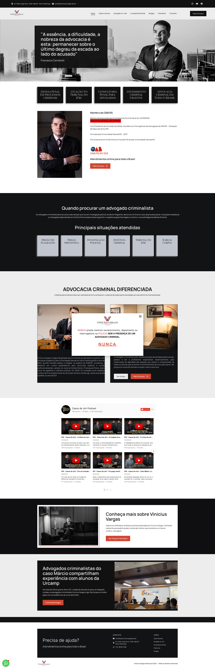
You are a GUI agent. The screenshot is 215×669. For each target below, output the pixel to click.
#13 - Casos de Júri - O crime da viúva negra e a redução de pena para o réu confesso (139, 437)
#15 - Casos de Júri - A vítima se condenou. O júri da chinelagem (76, 437)
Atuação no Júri (120, 13)
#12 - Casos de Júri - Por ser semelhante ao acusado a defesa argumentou (76, 471)
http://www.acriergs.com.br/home (105, 121)
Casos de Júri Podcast (84, 408)
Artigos (152, 13)
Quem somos (104, 13)
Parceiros (162, 13)
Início (93, 13)
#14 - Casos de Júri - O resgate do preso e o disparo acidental (107, 437)
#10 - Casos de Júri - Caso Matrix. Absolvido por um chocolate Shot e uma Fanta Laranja (139, 471)
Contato (173, 13)
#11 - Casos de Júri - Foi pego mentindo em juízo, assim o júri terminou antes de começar (107, 471)
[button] (5, 663)
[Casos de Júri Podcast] (65, 409)
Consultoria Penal (137, 13)
